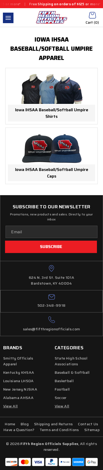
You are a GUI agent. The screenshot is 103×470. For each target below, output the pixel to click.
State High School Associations (71, 361)
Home (10, 424)
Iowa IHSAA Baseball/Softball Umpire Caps (51, 172)
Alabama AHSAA (18, 398)
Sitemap (92, 430)
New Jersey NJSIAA (20, 389)
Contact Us (88, 424)
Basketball (64, 381)
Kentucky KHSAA (18, 372)
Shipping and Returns (53, 424)
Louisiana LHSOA (18, 381)
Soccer (61, 398)
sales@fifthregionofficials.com (51, 329)
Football (62, 389)
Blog (25, 424)
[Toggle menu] (8, 18)
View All (62, 406)
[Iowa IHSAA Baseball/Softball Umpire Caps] (51, 148)
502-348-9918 (52, 305)
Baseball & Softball (72, 372)
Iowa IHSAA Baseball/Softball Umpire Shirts (51, 113)
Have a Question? (18, 430)
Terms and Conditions (59, 430)
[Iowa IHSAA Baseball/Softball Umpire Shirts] (51, 89)
